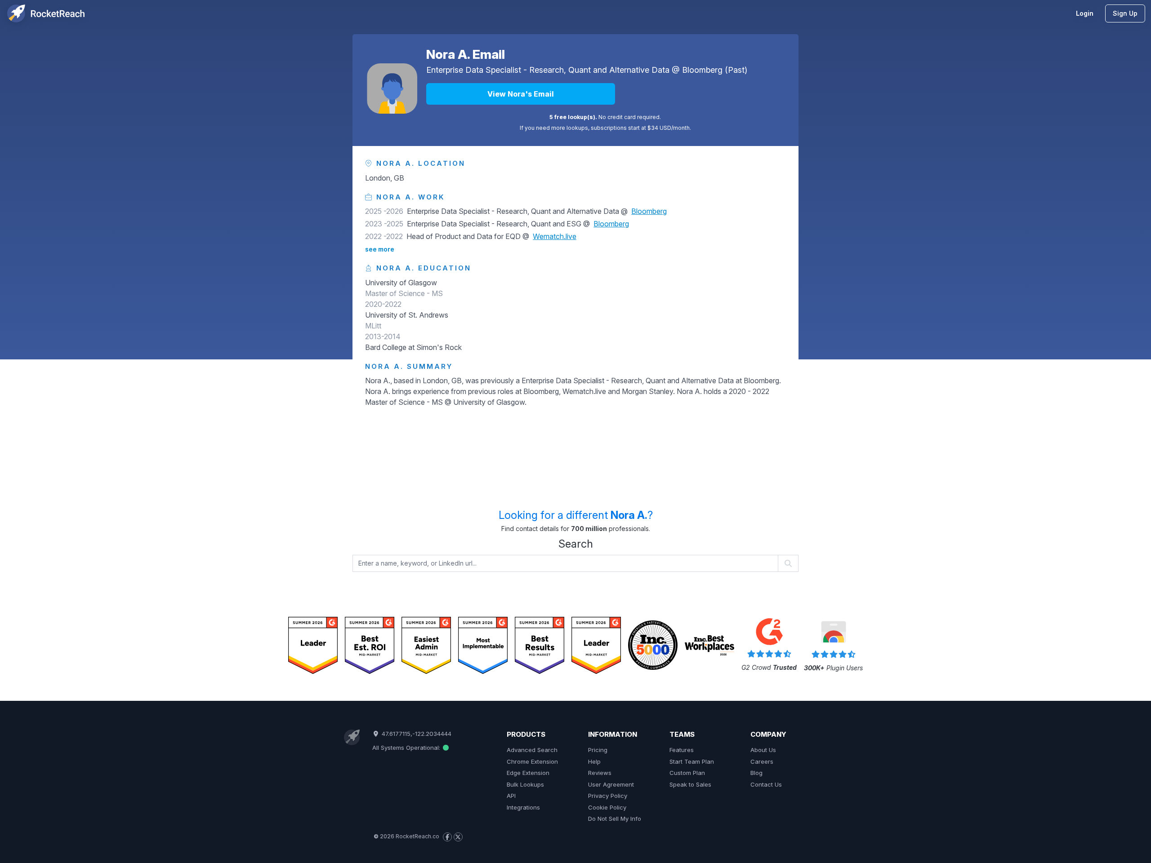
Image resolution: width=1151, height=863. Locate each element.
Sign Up (1125, 13)
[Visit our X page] (458, 836)
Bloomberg (702, 70)
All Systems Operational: (407, 747)
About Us (763, 749)
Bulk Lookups (525, 784)
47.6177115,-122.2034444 (415, 733)
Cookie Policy (607, 807)
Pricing (597, 749)
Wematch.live (554, 236)
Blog (756, 772)
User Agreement (611, 784)
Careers (761, 761)
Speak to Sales (690, 784)
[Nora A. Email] (392, 88)
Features (681, 749)
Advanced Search (532, 749)
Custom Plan (687, 772)
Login (1084, 13)
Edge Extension (528, 772)
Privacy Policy (607, 795)
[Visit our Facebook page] (447, 836)
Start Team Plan (691, 761)
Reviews (599, 772)
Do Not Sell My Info (614, 818)
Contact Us (766, 784)
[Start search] (788, 563)
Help (594, 761)
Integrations (523, 807)
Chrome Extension (532, 761)
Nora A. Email (465, 54)
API (511, 795)
